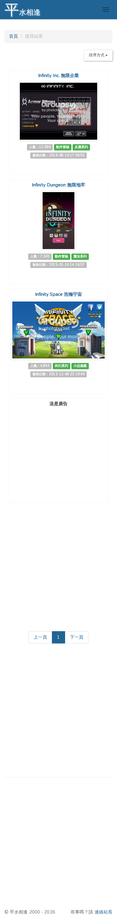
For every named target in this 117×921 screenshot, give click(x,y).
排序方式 (97, 55)
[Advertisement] (58, 446)
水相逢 (22, 10)
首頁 (13, 36)
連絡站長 (103, 912)
